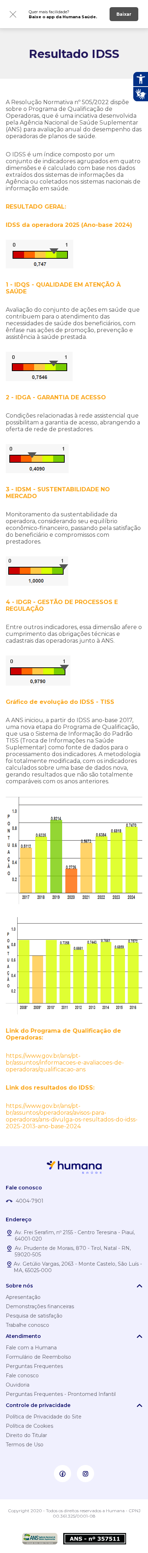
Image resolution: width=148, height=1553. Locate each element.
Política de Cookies (29, 1426)
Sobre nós (19, 1285)
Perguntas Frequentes (34, 1366)
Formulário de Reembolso (38, 1357)
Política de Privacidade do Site (44, 1416)
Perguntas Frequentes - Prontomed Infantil (61, 1394)
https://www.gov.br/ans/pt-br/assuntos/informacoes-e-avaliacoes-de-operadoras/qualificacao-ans (65, 1062)
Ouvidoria (17, 1385)
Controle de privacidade (38, 1405)
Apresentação (23, 1297)
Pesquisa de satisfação (34, 1316)
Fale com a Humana (31, 1347)
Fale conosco (22, 1375)
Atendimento (23, 1336)
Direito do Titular (26, 1435)
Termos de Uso (24, 1444)
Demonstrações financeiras (40, 1306)
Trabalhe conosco (27, 1325)
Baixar (123, 14)
